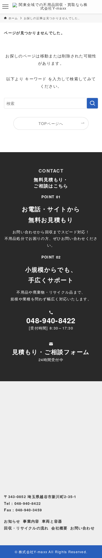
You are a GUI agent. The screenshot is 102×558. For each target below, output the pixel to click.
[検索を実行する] (92, 103)
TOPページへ (51, 123)
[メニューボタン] (5, 7)
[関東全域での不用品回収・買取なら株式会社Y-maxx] (51, 7)
